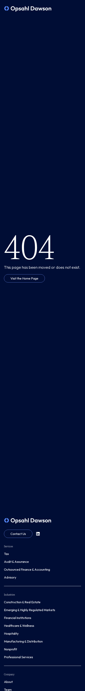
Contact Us (18, 534)
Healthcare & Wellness (19, 626)
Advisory (10, 577)
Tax (6, 554)
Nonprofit (10, 649)
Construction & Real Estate (22, 602)
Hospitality (11, 633)
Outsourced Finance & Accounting (27, 569)
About (8, 682)
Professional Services (18, 657)
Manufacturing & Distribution (23, 641)
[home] (28, 9)
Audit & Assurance (16, 562)
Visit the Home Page (24, 278)
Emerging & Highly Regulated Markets (29, 610)
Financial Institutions (17, 618)
